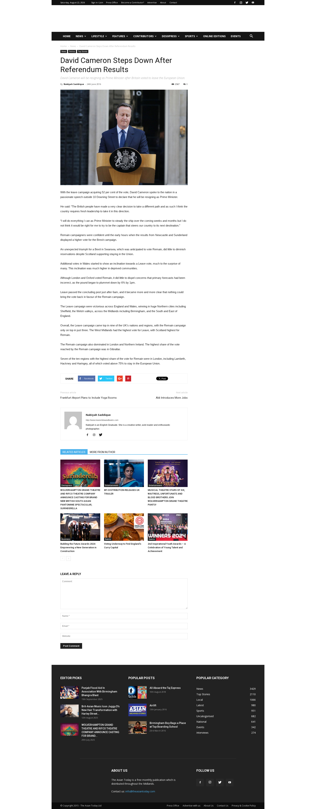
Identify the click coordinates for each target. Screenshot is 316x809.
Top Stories (82, 51)
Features (118, 36)
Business (65, 539)
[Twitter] (247, 2)
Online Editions (214, 36)
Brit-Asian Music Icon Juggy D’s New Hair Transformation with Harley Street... (101, 710)
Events (236, 36)
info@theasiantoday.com (140, 791)
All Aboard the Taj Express (165, 687)
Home (67, 36)
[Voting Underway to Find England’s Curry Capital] (124, 527)
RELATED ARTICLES (74, 452)
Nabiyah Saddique (74, 84)
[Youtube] (253, 2)
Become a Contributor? (132, 2)
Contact (173, 2)
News (79, 36)
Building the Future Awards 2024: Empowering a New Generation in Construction (78, 547)
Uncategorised (205, 716)
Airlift (153, 705)
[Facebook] (235, 2)
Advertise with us (191, 805)
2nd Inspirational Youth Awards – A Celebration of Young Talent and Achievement (167, 547)
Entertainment (111, 485)
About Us (208, 805)
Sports (190, 36)
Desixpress (66, 485)
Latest (200, 705)
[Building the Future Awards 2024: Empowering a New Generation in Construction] (80, 527)
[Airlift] (137, 710)
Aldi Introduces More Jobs (172, 397)
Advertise (152, 2)
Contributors (143, 36)
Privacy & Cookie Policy (244, 805)
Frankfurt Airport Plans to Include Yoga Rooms (88, 397)
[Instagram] (241, 2)
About (163, 2)
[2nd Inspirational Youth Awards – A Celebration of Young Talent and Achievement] (168, 527)
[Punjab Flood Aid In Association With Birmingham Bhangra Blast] (69, 692)
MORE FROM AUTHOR (102, 452)
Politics (72, 51)
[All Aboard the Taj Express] (137, 692)
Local (199, 699)
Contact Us (222, 805)
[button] (251, 36)
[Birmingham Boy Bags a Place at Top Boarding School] (137, 727)
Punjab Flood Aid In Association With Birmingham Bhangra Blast (99, 691)
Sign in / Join (97, 2)
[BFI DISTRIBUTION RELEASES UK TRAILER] (124, 473)
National (201, 721)
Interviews (202, 732)
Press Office (112, 2)
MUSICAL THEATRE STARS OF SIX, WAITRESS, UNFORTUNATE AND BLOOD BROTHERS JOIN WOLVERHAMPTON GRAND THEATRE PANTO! (168, 497)
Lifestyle (97, 36)
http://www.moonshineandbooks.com (102, 420)
